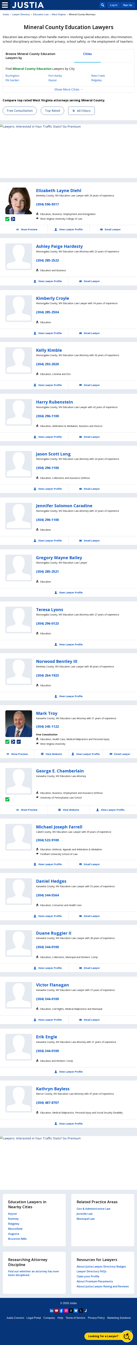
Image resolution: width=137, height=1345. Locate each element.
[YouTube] (56, 1311)
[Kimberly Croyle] (18, 308)
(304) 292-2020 (47, 364)
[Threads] (71, 1311)
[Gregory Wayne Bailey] (18, 568)
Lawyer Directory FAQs (91, 1271)
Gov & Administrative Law (93, 1209)
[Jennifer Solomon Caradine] (18, 516)
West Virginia (59, 14)
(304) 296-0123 (47, 623)
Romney (13, 1219)
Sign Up (127, 5)
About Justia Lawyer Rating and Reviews (103, 1286)
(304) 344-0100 (47, 947)
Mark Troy (46, 713)
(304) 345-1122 (47, 726)
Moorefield (15, 1229)
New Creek (98, 75)
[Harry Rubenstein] (18, 412)
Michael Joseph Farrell (59, 827)
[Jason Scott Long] (18, 464)
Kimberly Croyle (52, 298)
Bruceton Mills (17, 1239)
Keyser (52, 80)
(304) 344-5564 (47, 895)
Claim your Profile (88, 1276)
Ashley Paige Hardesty (59, 246)
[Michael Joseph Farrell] (18, 837)
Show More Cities (66, 89)
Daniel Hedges (51, 881)
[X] (81, 1311)
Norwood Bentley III (56, 661)
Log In (113, 5)
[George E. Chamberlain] (18, 781)
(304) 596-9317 (47, 204)
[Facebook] (61, 1311)
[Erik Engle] (18, 1047)
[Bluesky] (76, 1311)
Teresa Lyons (49, 609)
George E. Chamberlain (60, 771)
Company (49, 1317)
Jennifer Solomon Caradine (64, 505)
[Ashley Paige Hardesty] (18, 256)
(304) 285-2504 (47, 312)
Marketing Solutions (119, 1317)
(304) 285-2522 (47, 260)
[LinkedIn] (52, 1311)
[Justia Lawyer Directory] (28, 5)
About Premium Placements (95, 1281)
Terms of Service (75, 1317)
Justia (6, 14)
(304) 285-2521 (47, 571)
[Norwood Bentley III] (18, 671)
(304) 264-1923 (47, 675)
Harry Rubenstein (54, 402)
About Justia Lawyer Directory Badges (101, 1266)
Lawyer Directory (21, 14)
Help (60, 1317)
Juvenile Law (85, 1214)
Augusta (13, 1234)
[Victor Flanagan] (18, 995)
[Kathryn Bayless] (18, 1099)
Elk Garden (12, 80)
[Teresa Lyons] (18, 620)
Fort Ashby (55, 75)
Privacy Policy (96, 1317)
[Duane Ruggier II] (18, 943)
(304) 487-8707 (47, 1102)
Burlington (12, 75)
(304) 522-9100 (47, 840)
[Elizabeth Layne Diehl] (18, 201)
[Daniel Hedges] (18, 891)
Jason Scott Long (53, 454)
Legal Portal (34, 1317)
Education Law (41, 14)
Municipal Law (86, 1219)
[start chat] (127, 1336)
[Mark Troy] (18, 723)
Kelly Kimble (49, 350)
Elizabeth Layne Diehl (58, 190)
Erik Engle (46, 1037)
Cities (87, 54)
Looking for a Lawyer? (103, 1336)
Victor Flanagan (52, 985)
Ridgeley (96, 80)
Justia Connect (15, 1317)
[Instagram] (66, 1311)
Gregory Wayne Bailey (59, 557)
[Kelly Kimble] (18, 360)
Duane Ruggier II (53, 933)
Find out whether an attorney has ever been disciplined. (33, 1273)
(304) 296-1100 (47, 416)
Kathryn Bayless (53, 1088)
